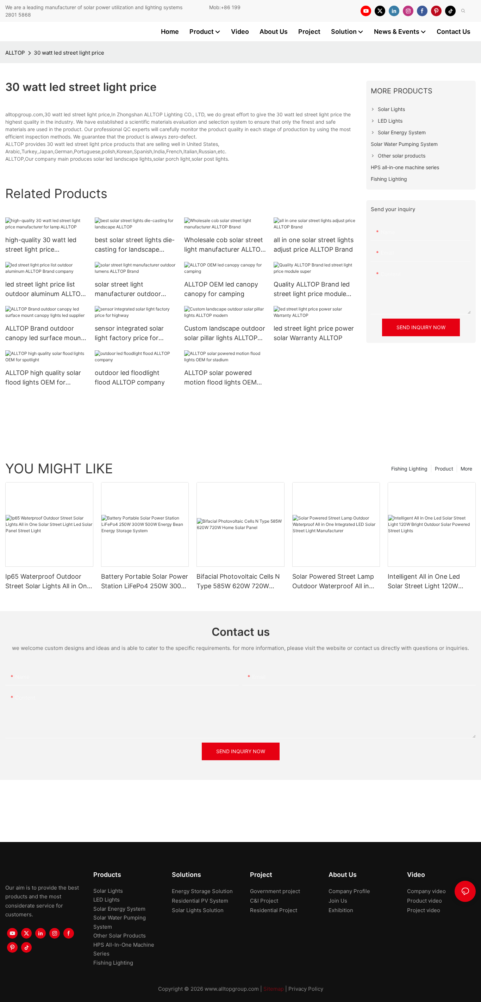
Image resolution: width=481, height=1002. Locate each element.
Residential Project (273, 910)
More (466, 469)
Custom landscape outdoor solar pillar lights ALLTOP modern (224, 334)
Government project (275, 891)
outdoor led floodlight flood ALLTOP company (130, 377)
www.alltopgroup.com (232, 988)
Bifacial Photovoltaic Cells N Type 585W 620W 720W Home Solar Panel (238, 582)
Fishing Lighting (409, 469)
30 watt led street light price (69, 52)
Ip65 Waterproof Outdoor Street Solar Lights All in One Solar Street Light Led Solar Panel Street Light (47, 582)
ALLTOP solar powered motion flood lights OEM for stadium (220, 378)
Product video (424, 900)
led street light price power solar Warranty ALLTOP (314, 333)
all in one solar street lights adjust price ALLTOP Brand (314, 244)
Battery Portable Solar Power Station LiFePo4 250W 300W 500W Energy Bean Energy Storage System (144, 582)
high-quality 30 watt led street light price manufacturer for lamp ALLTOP (40, 245)
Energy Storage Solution (202, 891)
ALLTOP (15, 52)
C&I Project (264, 900)
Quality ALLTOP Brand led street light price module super (312, 290)
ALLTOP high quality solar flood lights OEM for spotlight (43, 378)
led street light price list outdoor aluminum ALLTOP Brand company (45, 290)
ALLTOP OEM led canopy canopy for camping (221, 289)
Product (444, 469)
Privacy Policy (305, 988)
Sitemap (273, 988)
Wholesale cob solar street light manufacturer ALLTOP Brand (224, 245)
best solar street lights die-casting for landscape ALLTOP (135, 245)
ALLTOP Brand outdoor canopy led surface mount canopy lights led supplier (44, 334)
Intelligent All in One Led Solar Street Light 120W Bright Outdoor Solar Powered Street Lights (424, 582)
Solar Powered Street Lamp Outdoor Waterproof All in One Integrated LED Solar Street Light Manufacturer (333, 582)
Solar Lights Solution (198, 910)
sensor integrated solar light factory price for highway (129, 334)
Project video (423, 910)
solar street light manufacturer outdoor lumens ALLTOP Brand (128, 290)
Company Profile (349, 891)
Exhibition (341, 910)
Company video (426, 891)
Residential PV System (200, 900)
